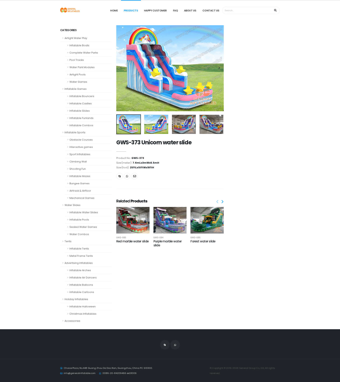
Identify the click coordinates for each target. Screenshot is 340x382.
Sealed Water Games (83, 227)
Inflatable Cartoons (81, 292)
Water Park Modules (82, 67)
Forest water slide (202, 241)
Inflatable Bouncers (81, 96)
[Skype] (119, 176)
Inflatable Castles (80, 103)
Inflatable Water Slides (83, 212)
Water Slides (72, 205)
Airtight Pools (77, 74)
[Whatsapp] (127, 176)
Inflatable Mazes (79, 176)
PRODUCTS (131, 10)
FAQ (175, 10)
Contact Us (210, 10)
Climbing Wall (78, 161)
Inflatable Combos (81, 125)
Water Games (78, 81)
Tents (68, 241)
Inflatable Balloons (81, 284)
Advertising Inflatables (79, 263)
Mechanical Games (81, 198)
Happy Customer (155, 10)
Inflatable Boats (79, 45)
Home (114, 10)
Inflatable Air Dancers (83, 277)
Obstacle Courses (81, 139)
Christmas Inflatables (82, 313)
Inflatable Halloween (82, 306)
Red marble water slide (132, 241)
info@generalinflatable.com (79, 373)
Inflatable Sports (75, 132)
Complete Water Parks (83, 52)
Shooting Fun (77, 169)
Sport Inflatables (79, 154)
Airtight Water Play (76, 38)
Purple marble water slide (167, 243)
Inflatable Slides (79, 110)
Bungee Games (79, 183)
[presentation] (121, 68)
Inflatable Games (76, 89)
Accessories (72, 321)
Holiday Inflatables (76, 299)
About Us (190, 10)
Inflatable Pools (79, 219)
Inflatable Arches (80, 270)
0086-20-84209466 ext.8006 (120, 373)
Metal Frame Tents (81, 256)
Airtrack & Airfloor (80, 190)
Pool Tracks (76, 60)
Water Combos (79, 234)
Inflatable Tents (79, 248)
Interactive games (81, 147)
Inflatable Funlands (81, 118)
